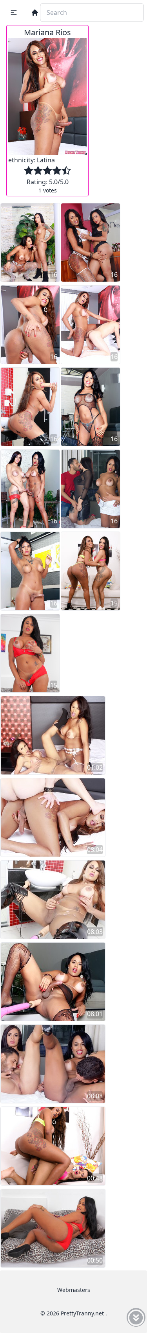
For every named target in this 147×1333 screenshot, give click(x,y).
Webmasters (73, 1289)
